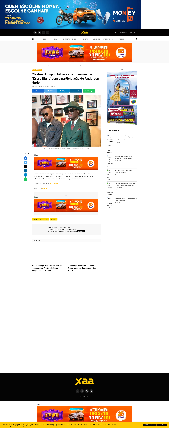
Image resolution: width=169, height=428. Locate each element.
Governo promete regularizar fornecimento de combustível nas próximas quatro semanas (126, 138)
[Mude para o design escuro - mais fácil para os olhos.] (116, 32)
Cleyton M (45, 219)
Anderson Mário (37, 219)
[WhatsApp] (25, 179)
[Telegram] (25, 175)
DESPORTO (84, 39)
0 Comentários (51, 86)
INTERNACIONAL (108, 39)
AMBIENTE (96, 39)
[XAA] (84, 32)
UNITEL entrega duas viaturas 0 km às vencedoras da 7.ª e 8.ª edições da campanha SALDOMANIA (47, 268)
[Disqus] (66, 298)
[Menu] (33, 39)
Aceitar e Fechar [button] (162, 425)
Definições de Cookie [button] (149, 425)
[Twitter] (25, 162)
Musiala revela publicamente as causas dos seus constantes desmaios (126, 185)
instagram (45, 188)
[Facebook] (25, 158)
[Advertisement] (122, 227)
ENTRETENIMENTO (69, 39)
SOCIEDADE (55, 39)
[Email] (25, 166)
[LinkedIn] (25, 170)
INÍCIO (45, 39)
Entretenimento (36, 69)
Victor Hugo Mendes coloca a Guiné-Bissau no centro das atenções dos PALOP (82, 268)
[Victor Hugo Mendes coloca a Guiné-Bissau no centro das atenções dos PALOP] (84, 254)
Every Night (54, 219)
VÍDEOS (121, 39)
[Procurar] (136, 39)
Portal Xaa (86, 396)
